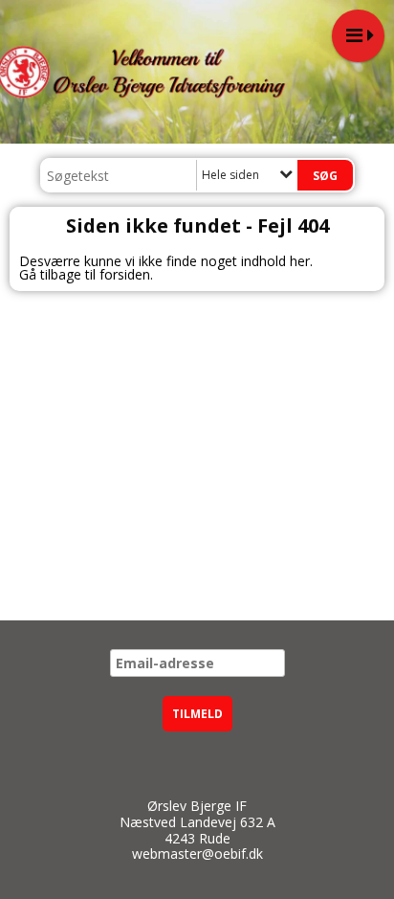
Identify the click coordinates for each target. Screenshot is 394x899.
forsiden (124, 274)
